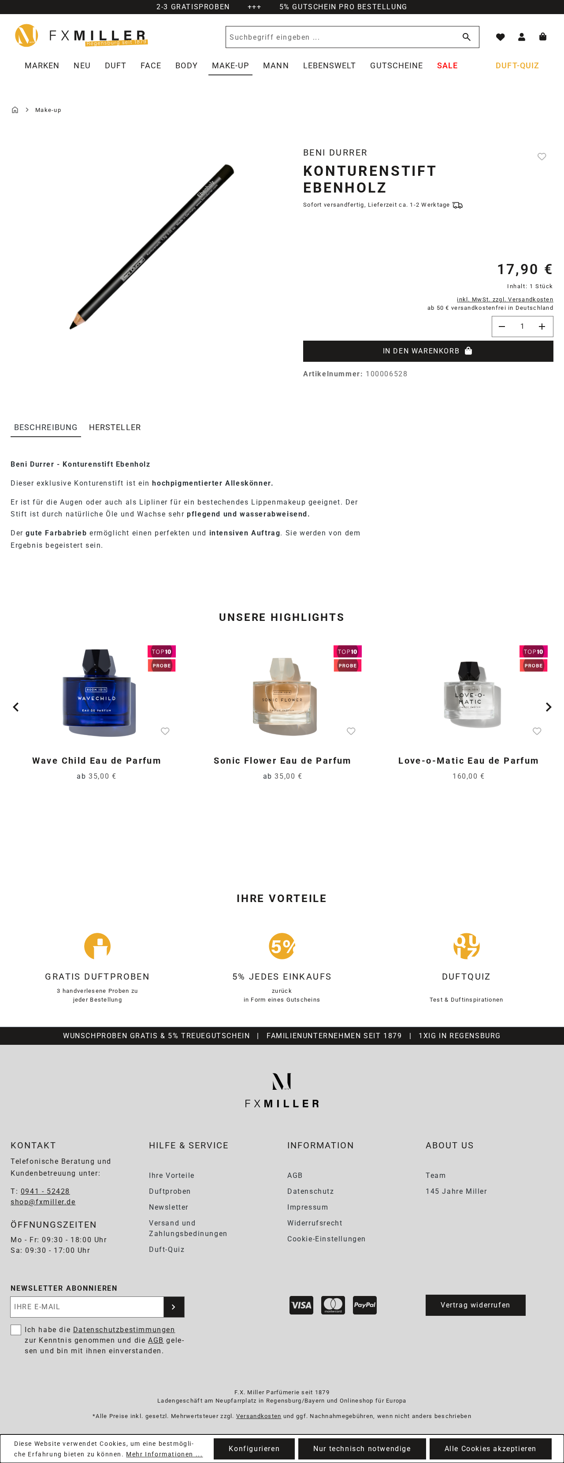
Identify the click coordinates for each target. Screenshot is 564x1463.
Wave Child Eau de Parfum (97, 760)
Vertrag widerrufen (476, 1305)
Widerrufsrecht (314, 1223)
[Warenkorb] (542, 37)
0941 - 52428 (45, 1191)
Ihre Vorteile (172, 1175)
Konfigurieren (254, 1448)
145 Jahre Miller (456, 1191)
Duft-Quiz (167, 1249)
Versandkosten (259, 1416)
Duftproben (170, 1191)
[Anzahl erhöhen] (542, 326)
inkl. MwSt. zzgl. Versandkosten (505, 299)
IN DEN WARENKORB (421, 351)
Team (436, 1175)
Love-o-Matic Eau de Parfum (468, 760)
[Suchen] (465, 37)
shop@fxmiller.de (43, 1202)
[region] (143, 259)
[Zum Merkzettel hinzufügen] (542, 156)
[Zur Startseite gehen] (82, 35)
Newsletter (169, 1207)
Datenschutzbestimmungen (124, 1330)
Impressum (307, 1207)
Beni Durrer (335, 152)
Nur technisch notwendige (362, 1448)
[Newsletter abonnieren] (174, 1307)
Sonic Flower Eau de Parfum (282, 760)
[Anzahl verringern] (502, 326)
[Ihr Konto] (521, 37)
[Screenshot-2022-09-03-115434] (143, 243)
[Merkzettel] (500, 37)
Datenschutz (310, 1191)
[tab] (46, 427)
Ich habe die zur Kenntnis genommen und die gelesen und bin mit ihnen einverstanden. (104, 1340)
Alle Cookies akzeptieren (491, 1448)
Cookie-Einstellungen (326, 1239)
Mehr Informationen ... (164, 1454)
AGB (295, 1175)
